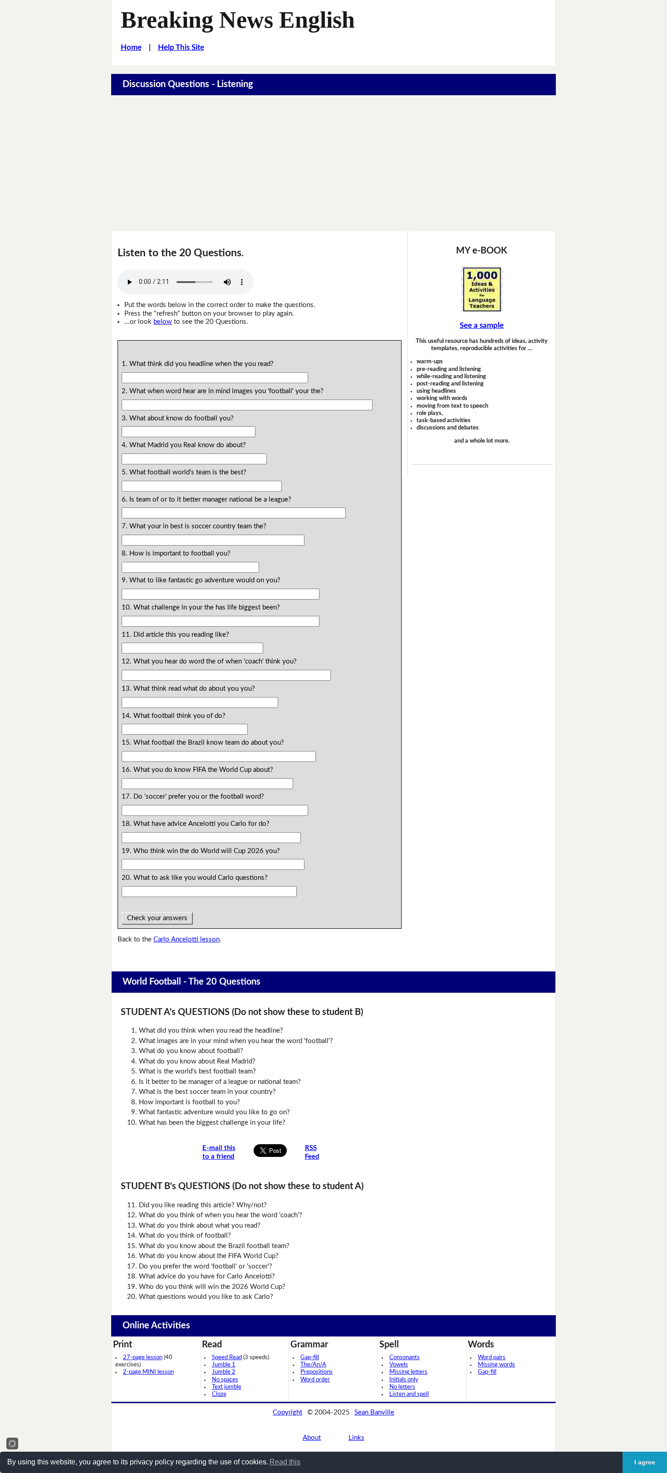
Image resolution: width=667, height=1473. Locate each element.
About (312, 1437)
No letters (402, 1387)
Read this (285, 1462)
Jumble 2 (223, 1372)
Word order (315, 1380)
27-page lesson (142, 1358)
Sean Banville (374, 1412)
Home (131, 47)
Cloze (219, 1394)
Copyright (287, 1412)
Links (356, 1437)
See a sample (482, 325)
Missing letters (408, 1372)
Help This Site (181, 47)
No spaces (225, 1380)
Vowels (398, 1365)
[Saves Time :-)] (482, 288)
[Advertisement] (333, 163)
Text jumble (226, 1387)
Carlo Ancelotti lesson (186, 939)
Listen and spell (409, 1394)
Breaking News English (238, 19)
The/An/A (313, 1365)
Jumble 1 (223, 1365)
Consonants (404, 1358)
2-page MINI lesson (148, 1372)
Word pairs (491, 1358)
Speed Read (227, 1358)
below (162, 321)
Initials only (403, 1380)
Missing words (496, 1365)
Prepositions (316, 1372)
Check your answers (157, 918)
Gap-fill (309, 1358)
